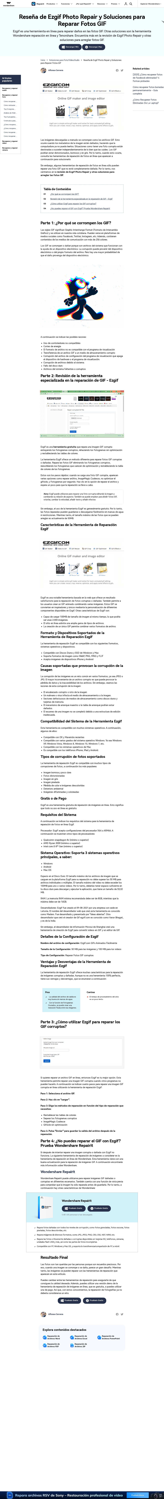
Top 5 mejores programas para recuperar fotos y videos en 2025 (10, 109)
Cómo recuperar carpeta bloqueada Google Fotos (9, 101)
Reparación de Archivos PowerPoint (111, 1337)
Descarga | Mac (95, 47)
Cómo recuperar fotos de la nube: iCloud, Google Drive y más (10, 136)
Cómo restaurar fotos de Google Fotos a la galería (10, 105)
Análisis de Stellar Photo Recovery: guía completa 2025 (10, 113)
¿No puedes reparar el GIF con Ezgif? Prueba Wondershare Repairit (80, 208)
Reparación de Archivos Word (53, 1337)
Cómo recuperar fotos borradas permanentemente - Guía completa (148, 90)
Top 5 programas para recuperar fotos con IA (10, 117)
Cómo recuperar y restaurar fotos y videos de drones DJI (10, 132)
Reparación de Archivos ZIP (81, 1345)
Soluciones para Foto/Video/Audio (64, 60)
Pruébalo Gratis (75, 1208)
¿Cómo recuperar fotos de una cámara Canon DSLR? (10, 129)
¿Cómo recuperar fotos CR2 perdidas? (10, 125)
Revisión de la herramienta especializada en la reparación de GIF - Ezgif (81, 199)
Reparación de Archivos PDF (53, 1345)
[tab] (10, 89)
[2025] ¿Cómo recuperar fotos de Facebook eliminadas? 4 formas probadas (147, 77)
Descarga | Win (72, 47)
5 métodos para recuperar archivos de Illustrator (10, 121)
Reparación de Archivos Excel (81, 1337)
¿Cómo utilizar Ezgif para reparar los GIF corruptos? (73, 204)
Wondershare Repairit (58, 1172)
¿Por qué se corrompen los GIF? (64, 194)
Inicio (43, 60)
